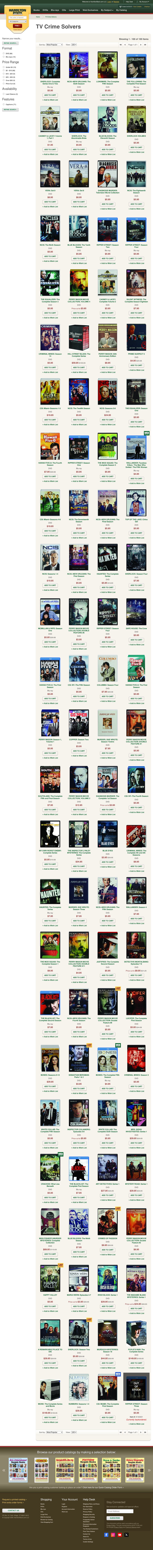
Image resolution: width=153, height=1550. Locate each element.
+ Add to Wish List (50, 100)
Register (116, 2)
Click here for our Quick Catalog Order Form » (103, 1488)
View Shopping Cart (47, 1522)
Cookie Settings (88, 1541)
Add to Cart (50, 95)
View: (68, 45)
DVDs (45, 10)
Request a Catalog (89, 1517)
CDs (64, 10)
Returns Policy (87, 1509)
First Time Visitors (89, 1531)
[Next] (149, 1470)
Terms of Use (87, 1539)
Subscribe (115, 1518)
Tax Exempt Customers (90, 1529)
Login (109, 2)
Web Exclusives (90, 10)
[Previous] (3, 1470)
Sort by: (42, 45)
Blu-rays (55, 10)
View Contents (131, 6)
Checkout (147, 6)
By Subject (106, 10)
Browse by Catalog (47, 1519)
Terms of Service (131, 1527)
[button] (143, 2)
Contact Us (86, 1534)
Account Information (68, 1509)
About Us (86, 1536)
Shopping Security (89, 1514)
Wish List (65, 1511)
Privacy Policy (111, 1525)
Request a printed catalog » (14, 1500)
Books (36, 10)
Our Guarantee (87, 1506)
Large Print (74, 10)
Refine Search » (10, 43)
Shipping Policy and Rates (91, 1504)
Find (17, 26)
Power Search (17, 29)
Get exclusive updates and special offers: (123, 1507)
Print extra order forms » (13, 1503)
